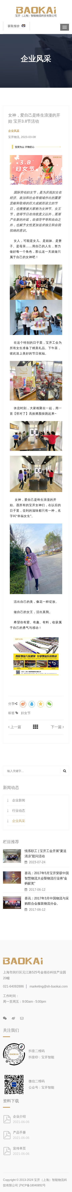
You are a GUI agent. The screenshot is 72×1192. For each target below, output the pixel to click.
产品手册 (19, 1132)
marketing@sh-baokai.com (49, 986)
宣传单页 (19, 1148)
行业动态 (18, 810)
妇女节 (26, 713)
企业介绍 (19, 1116)
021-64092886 (13, 986)
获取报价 (14, 26)
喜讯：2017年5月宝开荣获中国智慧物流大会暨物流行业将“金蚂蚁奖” (47, 878)
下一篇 (57, 727)
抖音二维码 (37, 1051)
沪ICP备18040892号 (32, 1185)
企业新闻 (18, 800)
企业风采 (18, 821)
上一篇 (15, 727)
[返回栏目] (35, 727)
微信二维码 (37, 1081)
